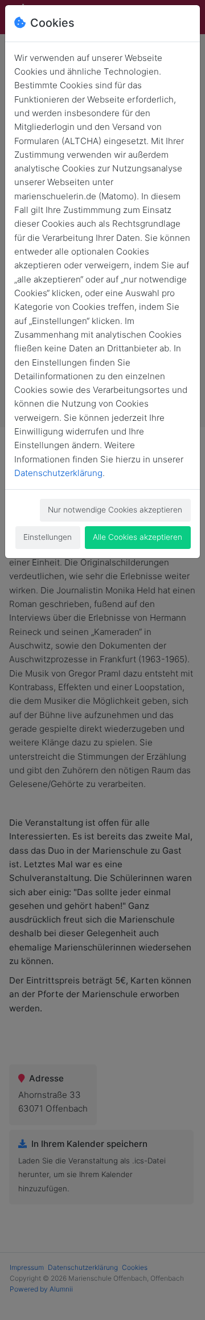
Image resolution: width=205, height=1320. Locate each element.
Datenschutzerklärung (58, 473)
